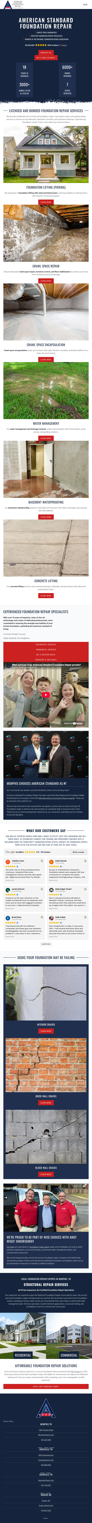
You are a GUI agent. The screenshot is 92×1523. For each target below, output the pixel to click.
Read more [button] (10, 880)
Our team (10, 1247)
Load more (46, 944)
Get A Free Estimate (46, 57)
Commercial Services (46, 649)
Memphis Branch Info (46, 1435)
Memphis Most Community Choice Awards (57, 798)
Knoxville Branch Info (46, 1460)
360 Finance (76, 1371)
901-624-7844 (46, 1440)
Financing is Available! (46, 659)
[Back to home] (13, 4)
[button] (46, 45)
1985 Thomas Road (46, 1430)
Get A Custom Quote (46, 654)
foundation (33, 1247)
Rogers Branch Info (46, 1506)
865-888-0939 (46, 1465)
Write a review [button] (78, 852)
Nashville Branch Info (46, 1480)
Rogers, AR (46, 1501)
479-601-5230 (46, 1510)
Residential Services (46, 644)
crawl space (44, 1247)
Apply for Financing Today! (46, 1386)
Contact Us (46, 52)
